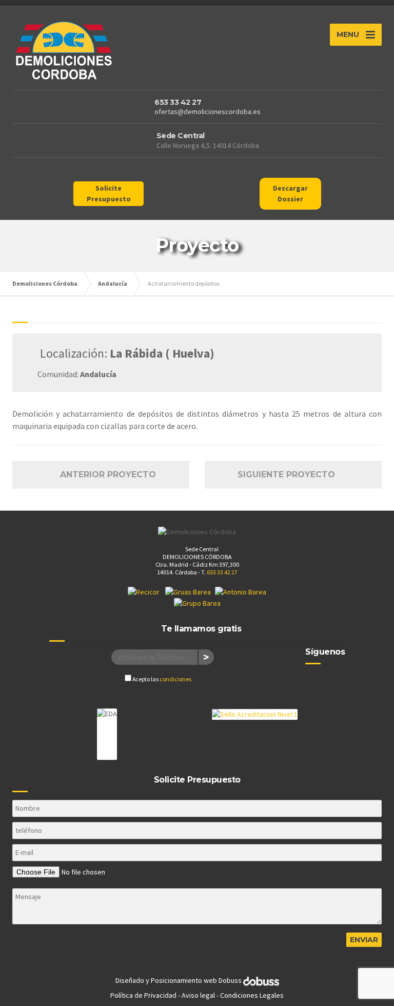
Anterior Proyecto (104, 474)
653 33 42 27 (177, 102)
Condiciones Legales (252, 995)
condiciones (175, 679)
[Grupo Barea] (197, 602)
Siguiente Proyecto (290, 474)
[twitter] (335, 681)
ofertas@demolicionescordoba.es (207, 111)
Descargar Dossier (290, 193)
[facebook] (315, 681)
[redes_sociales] (99, 171)
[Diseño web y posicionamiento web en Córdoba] (261, 980)
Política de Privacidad (143, 995)
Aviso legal (198, 995)
